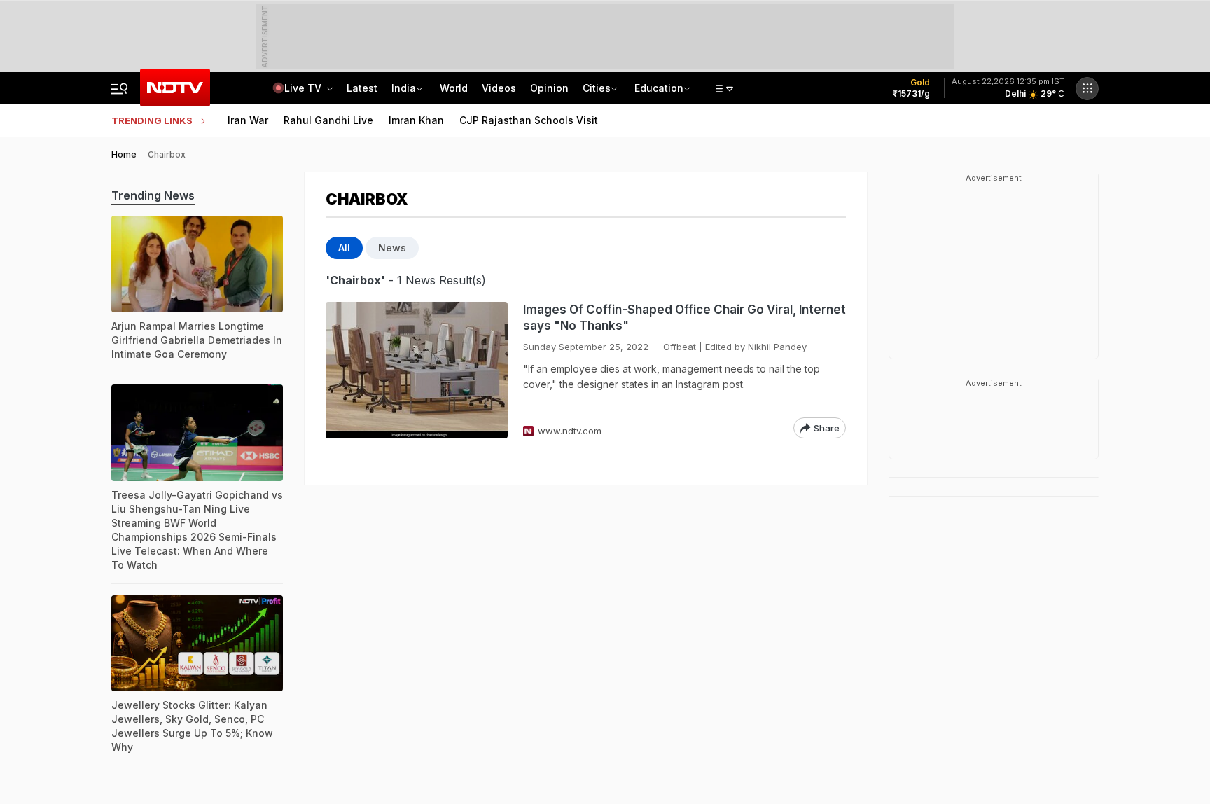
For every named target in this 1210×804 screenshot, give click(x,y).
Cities (597, 88)
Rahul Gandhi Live (328, 120)
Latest (362, 88)
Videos (499, 88)
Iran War (248, 120)
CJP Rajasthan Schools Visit (528, 120)
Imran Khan (416, 120)
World (454, 88)
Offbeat (679, 346)
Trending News (153, 195)
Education (658, 88)
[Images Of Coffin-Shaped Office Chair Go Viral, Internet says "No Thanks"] (417, 370)
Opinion (549, 88)
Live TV (304, 88)
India (403, 88)
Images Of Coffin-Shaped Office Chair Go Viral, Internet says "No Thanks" (684, 318)
